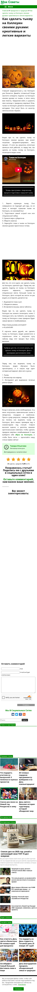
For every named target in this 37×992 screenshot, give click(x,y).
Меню (10, 7)
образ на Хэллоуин (23, 435)
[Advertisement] (17, 52)
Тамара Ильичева (18, 446)
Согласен (18, 989)
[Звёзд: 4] (23, 459)
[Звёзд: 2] (13, 459)
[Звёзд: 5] (28, 459)
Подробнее (22, 984)
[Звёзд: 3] (18, 459)
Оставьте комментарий (18, 479)
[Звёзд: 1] (8, 459)
